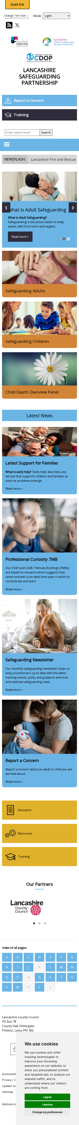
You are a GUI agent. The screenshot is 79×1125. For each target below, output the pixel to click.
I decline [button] (47, 1104)
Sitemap (7, 1092)
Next (72, 905)
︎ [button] (68, 239)
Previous (4, 905)
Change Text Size (15, 15)
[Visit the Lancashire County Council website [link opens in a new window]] (38, 904)
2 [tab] (39, 923)
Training (21, 114)
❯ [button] (73, 207)
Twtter (17, 25)
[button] (46, 132)
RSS (9, 25)
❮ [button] (6, 207)
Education (24, 810)
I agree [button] (47, 1097)
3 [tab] (45, 923)
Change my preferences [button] (47, 1112)
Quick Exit (17, 4)
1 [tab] (34, 923)
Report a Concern (29, 100)
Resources (25, 833)
